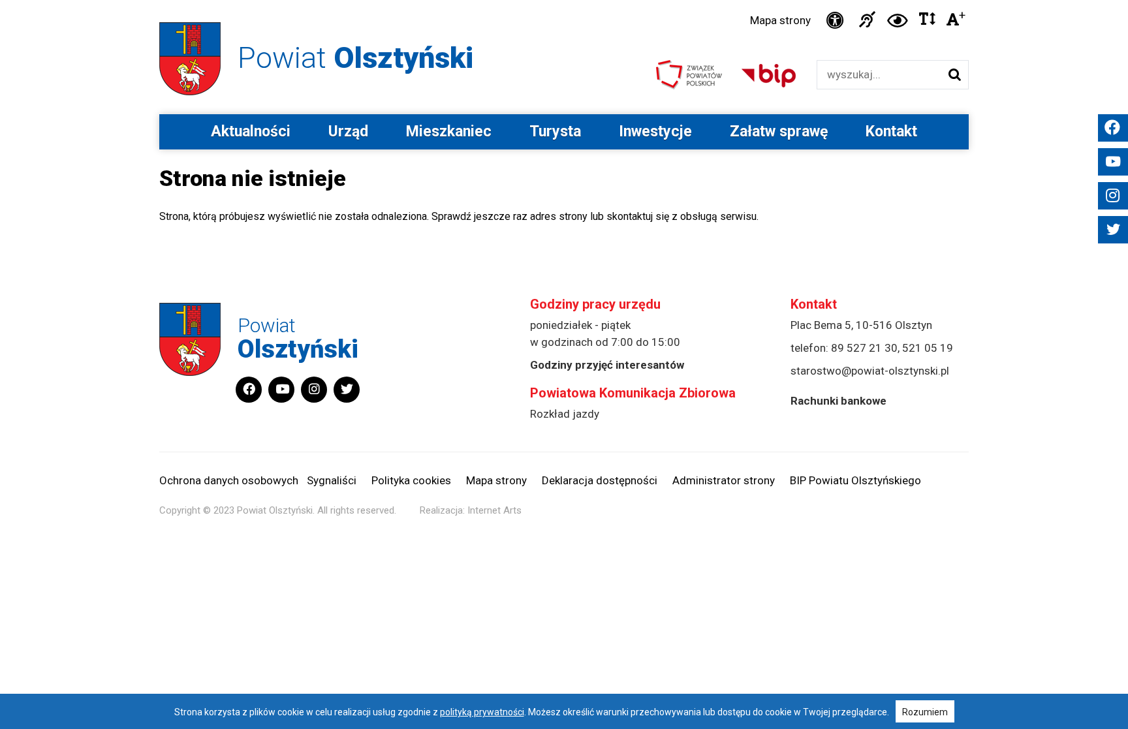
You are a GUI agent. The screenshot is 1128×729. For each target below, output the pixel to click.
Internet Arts (494, 510)
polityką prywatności (482, 712)
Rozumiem (925, 712)
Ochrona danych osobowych (228, 480)
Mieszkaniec (449, 131)
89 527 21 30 (864, 347)
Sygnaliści (331, 480)
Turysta (555, 131)
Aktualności (250, 131)
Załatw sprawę (779, 131)
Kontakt (891, 131)
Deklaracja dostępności (599, 480)
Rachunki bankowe (838, 400)
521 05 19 (927, 347)
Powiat (355, 57)
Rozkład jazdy (564, 413)
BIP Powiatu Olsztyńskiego (855, 480)
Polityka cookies (411, 480)
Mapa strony (780, 20)
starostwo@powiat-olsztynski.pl (870, 370)
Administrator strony (723, 480)
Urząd (348, 131)
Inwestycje (655, 131)
